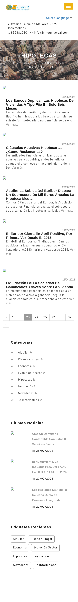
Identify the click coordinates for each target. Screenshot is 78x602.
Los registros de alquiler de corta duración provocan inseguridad (49, 495)
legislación (25, 386)
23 (28, 317)
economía (25, 366)
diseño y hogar (29, 359)
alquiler (23, 352)
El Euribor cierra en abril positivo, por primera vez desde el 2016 (39, 236)
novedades (26, 393)
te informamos (28, 400)
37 (70, 317)
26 (54, 317)
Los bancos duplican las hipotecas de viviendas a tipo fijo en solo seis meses (40, 104)
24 (36, 317)
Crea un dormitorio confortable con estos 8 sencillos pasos (49, 439)
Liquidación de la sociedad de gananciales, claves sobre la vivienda (39, 285)
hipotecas (25, 379)
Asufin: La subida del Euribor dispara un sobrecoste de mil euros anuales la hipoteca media (40, 195)
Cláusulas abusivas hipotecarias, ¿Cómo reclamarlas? (34, 150)
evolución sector (30, 373)
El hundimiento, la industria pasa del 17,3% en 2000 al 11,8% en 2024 (49, 467)
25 (45, 317)
